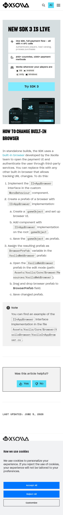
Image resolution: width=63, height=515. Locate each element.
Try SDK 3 (31, 86)
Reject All (31, 494)
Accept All (31, 485)
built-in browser (13, 155)
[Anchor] (21, 138)
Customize (31, 503)
